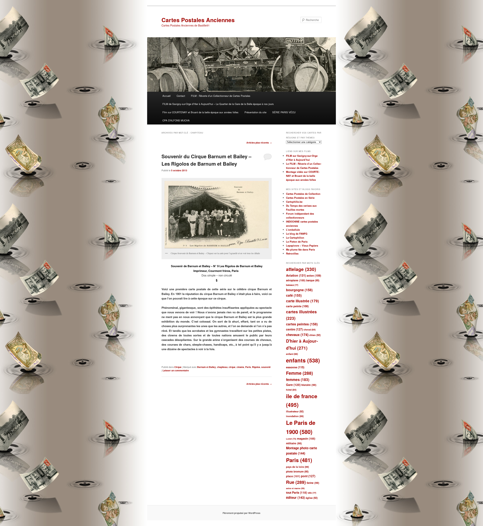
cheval (310, 329)
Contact (181, 96)
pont (308, 476)
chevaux (297, 334)
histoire (308, 385)
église (312, 498)
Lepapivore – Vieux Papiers (302, 245)
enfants (303, 360)
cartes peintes (302, 324)
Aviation (296, 275)
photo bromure (297, 471)
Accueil (166, 96)
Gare (293, 385)
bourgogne (299, 289)
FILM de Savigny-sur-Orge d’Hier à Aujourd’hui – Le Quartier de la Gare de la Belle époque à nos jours (218, 104)
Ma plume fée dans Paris (300, 249)
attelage (301, 269)
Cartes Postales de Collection (303, 194)
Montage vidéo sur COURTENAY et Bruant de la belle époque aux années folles (302, 176)
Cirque (178, 367)
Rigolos (256, 367)
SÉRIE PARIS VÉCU (283, 112)
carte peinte (297, 306)
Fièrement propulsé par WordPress (241, 513)
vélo (312, 492)
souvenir (266, 367)
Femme (299, 373)
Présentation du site (255, 112)
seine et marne (295, 488)
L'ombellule (293, 229)
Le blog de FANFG (296, 233)
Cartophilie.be (294, 201)
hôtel (291, 389)
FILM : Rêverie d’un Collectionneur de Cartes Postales (220, 96)
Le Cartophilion (295, 237)
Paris (248, 367)
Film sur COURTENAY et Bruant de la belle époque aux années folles (200, 112)
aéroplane (295, 280)
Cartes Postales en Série (300, 197)
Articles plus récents (259, 142)
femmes (297, 379)
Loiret (291, 438)
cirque (232, 367)
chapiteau (222, 367)
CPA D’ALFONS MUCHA (176, 120)
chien (315, 335)
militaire (294, 443)
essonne (295, 367)
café (294, 295)
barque (312, 280)
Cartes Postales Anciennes (198, 20)
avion (314, 275)
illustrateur (295, 411)
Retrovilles (292, 253)
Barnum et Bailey (206, 367)
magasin (306, 438)
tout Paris (296, 492)
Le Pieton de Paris (297, 241)
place (293, 476)
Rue (296, 482)
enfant (292, 354)
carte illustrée (302, 300)
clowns (240, 367)
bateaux (292, 285)
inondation (295, 416)
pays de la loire (297, 467)
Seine (313, 483)
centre (294, 329)
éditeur (295, 497)
